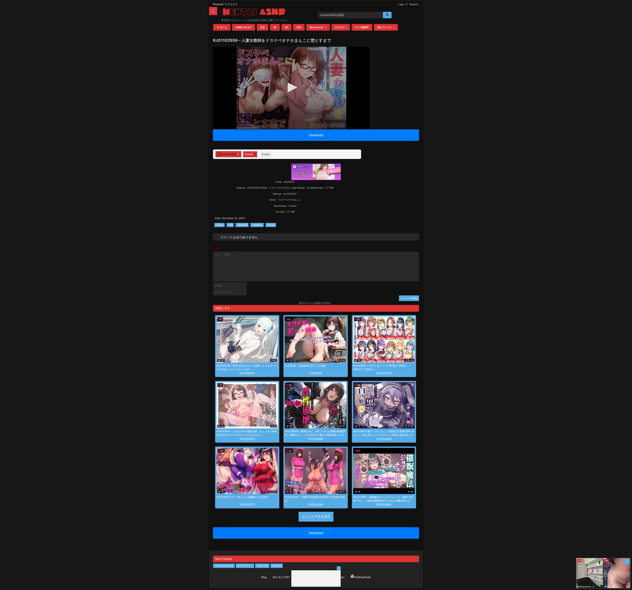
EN (286, 27)
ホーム (223, 27)
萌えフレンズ (384, 27)
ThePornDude (362, 577)
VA (274, 27)
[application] (291, 88)
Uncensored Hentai (224, 566)
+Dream (220, 225)
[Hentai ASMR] (254, 12)
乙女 (262, 27)
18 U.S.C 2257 (281, 577)
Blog (264, 577)
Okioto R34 (262, 566)
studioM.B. (257, 225)
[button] (291, 87)
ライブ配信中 (362, 27)
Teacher (271, 225)
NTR (230, 225)
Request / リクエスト (225, 4)
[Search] (387, 15)
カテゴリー (340, 27)
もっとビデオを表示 (316, 516)
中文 (299, 27)
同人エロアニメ (244, 566)
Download (316, 135)
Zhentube (276, 566)
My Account (316, 27)
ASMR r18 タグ (244, 27)
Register (413, 4)
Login (401, 4)
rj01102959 (242, 225)
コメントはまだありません (239, 237)
